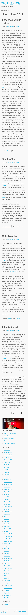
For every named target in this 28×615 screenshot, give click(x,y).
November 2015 (8, 558)
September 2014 (8, 568)
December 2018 (8, 482)
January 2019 (7, 479)
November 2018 (8, 484)
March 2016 (7, 556)
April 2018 (6, 499)
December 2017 (8, 504)
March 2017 (7, 526)
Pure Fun (6, 441)
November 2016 (8, 536)
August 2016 (7, 543)
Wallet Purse (7, 436)
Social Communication (9, 443)
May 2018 (6, 496)
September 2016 (8, 541)
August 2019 (7, 462)
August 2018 (7, 492)
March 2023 (7, 450)
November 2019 (8, 455)
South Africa (8, 159)
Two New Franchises (9, 438)
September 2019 (8, 460)
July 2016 (6, 546)
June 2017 (6, 519)
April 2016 (6, 553)
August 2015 (7, 565)
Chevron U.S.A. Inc (6, 185)
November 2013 (8, 588)
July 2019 (6, 464)
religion (12, 227)
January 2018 (7, 501)
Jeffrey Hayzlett (6, 87)
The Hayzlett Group (13, 271)
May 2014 (6, 578)
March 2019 (7, 474)
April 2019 (6, 472)
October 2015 (7, 561)
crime (21, 226)
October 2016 (7, 538)
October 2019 (7, 457)
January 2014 (7, 583)
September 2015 (8, 563)
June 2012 (6, 598)
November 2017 (8, 506)
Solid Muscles (9, 236)
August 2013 (7, 593)
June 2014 (6, 575)
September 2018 (8, 489)
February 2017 (7, 529)
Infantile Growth (10, 327)
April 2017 (6, 524)
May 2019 (6, 469)
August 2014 (7, 570)
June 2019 (6, 467)
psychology (18, 413)
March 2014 (7, 580)
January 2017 (7, 531)
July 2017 (6, 516)
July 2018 (6, 494)
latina (3, 227)
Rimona (17, 26)
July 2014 (6, 573)
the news (18, 318)
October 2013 (7, 590)
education (18, 151)
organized (7, 227)
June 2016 (6, 548)
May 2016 (6, 551)
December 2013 (8, 585)
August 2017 (7, 514)
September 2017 (8, 511)
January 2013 (7, 595)
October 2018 (7, 487)
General (9, 151)
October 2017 (7, 509)
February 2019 (7, 477)
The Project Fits (10, 3)
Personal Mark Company (10, 433)
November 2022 (8, 452)
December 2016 (8, 533)
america (17, 226)
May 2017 (6, 521)
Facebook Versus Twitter (11, 21)
